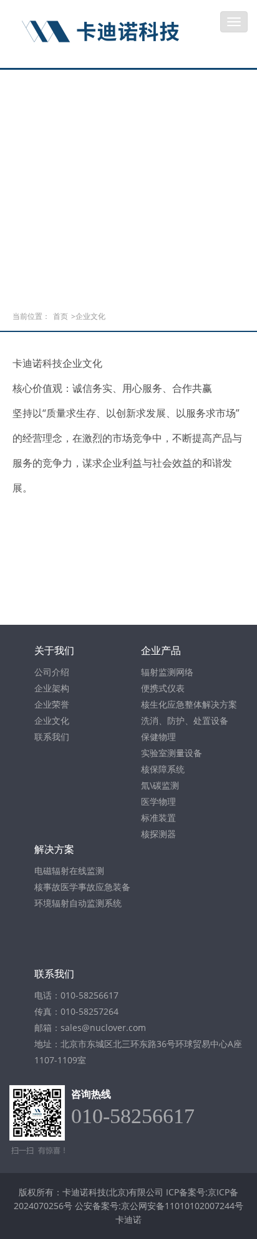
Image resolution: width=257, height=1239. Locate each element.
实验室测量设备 (171, 753)
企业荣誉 (51, 704)
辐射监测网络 (167, 672)
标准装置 (158, 818)
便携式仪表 (163, 688)
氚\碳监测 (160, 785)
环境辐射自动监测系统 (78, 903)
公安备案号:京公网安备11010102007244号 (159, 1206)
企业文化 (51, 720)
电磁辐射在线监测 (69, 870)
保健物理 (158, 737)
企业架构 (51, 688)
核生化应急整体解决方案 (189, 704)
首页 (60, 316)
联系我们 (51, 737)
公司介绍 (51, 672)
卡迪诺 (128, 1219)
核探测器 (158, 834)
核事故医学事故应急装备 (82, 887)
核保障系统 (163, 769)
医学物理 (158, 801)
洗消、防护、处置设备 (184, 720)
